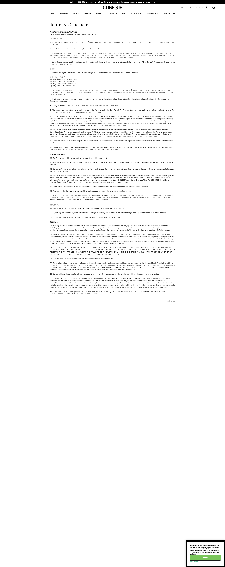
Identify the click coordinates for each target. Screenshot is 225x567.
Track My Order (196, 7)
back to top (171, 301)
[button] (214, 7)
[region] (205, 553)
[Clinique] (112, 8)
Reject (205, 557)
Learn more (194, 561)
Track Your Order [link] (131, 2)
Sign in (184, 7)
